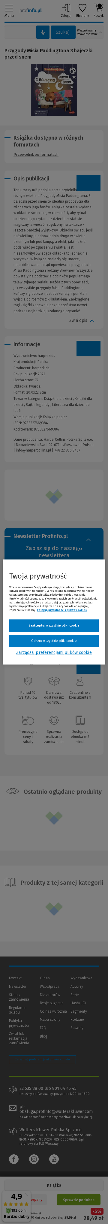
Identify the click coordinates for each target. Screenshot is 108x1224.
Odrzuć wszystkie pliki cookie (53, 640)
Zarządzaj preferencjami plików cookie (54, 652)
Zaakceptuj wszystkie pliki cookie (54, 625)
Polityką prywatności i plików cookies (62, 610)
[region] (54, 612)
